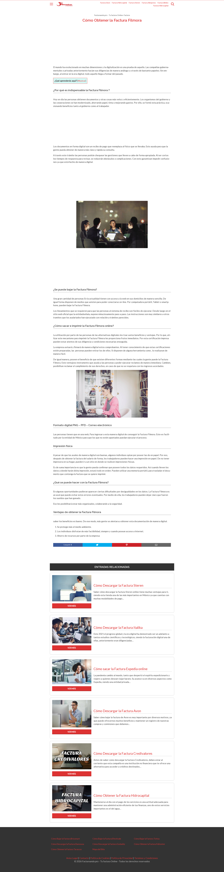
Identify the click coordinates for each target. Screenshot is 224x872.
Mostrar (81, 81)
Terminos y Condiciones (146, 858)
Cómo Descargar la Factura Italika (118, 627)
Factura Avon (105, 3)
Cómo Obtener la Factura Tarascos (66, 849)
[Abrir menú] (51, 4)
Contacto (84, 858)
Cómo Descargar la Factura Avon (117, 711)
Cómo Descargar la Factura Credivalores (123, 753)
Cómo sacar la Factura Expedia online (120, 669)
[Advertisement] (112, 47)
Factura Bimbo (163, 3)
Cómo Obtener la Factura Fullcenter (149, 844)
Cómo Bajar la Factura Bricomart (65, 838)
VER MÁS (72, 606)
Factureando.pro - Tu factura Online (108, 15)
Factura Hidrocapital (119, 3)
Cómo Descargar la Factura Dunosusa (67, 844)
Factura (127, 15)
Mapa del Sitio (99, 849)
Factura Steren (134, 3)
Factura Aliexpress (149, 3)
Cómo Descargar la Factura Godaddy (109, 844)
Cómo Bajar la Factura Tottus (147, 838)
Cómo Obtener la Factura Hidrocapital (121, 795)
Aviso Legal (72, 858)
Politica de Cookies (100, 858)
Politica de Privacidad (122, 858)
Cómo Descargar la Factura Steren (118, 585)
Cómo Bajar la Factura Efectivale (107, 838)
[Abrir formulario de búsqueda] (172, 4)
